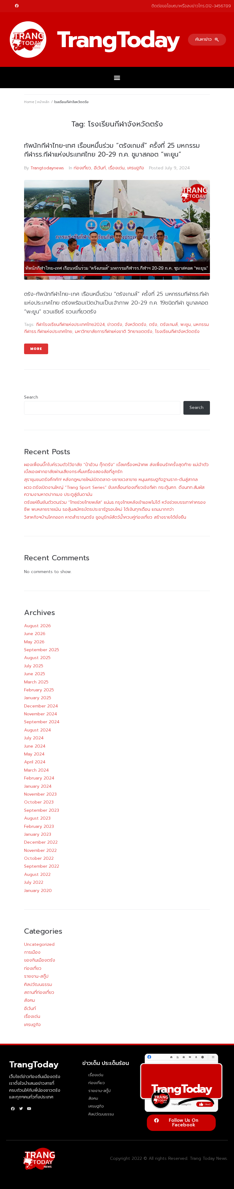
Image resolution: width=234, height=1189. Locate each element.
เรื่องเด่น (116, 168)
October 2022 (39, 858)
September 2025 (41, 650)
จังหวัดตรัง (135, 324)
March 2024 (36, 770)
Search (31, 397)
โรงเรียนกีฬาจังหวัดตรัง (177, 331)
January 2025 (37, 698)
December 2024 (41, 706)
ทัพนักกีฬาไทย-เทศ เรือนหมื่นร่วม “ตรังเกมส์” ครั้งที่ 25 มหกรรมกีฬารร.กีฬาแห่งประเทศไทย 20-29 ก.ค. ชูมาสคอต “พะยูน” (112, 150)
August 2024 (37, 730)
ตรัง (153, 324)
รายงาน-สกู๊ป (36, 976)
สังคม (29, 1000)
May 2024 (34, 754)
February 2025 (39, 690)
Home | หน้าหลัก (36, 102)
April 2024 (34, 762)
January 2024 (37, 786)
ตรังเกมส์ (169, 324)
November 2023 (40, 794)
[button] (207, 40)
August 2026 (37, 626)
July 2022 (33, 882)
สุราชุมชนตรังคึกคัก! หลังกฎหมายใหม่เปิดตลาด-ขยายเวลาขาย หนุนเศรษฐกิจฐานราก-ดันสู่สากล (111, 479)
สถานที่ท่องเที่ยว (39, 992)
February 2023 (39, 826)
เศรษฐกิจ (135, 168)
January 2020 (38, 890)
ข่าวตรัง (114, 324)
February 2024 (39, 778)
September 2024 (41, 722)
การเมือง (32, 952)
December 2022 (41, 842)
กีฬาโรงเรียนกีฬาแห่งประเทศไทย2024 (70, 324)
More (36, 348)
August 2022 (37, 874)
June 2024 (34, 746)
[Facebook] (16, 5)
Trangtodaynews (47, 168)
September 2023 (41, 810)
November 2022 (40, 850)
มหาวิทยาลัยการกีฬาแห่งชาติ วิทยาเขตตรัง (113, 331)
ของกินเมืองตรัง (39, 960)
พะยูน (185, 324)
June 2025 (34, 674)
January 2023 (37, 834)
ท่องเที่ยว (82, 168)
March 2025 (36, 682)
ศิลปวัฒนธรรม (38, 984)
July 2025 (33, 666)
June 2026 (34, 634)
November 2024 (40, 714)
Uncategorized (39, 944)
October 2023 (39, 802)
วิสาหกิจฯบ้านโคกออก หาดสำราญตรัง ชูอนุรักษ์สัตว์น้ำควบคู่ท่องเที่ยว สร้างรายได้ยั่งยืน (105, 517)
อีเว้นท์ (100, 168)
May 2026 (34, 642)
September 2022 (41, 866)
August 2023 (37, 818)
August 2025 (37, 658)
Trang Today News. (209, 1158)
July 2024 (34, 738)
